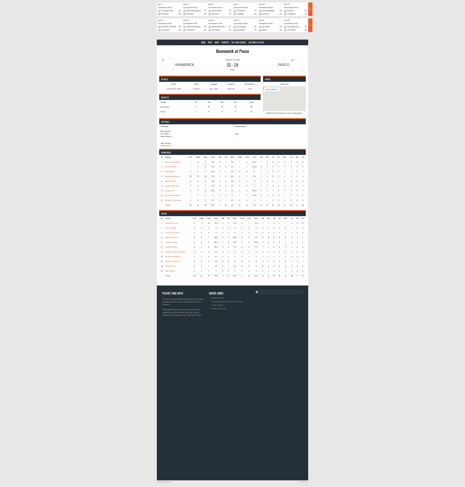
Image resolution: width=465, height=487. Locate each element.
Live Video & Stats (256, 42)
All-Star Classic (239, 42)
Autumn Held (170, 228)
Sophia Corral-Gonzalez (175, 252)
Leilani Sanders (171, 242)
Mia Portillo (169, 271)
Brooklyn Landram (172, 256)
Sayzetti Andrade (172, 261)
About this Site (218, 298)
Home (203, 42)
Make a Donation (219, 308)
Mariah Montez (171, 223)
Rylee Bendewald (172, 176)
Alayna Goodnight (172, 162)
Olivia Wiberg (170, 167)
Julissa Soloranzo (172, 233)
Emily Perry (169, 191)
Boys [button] (210, 42)
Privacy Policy (217, 305)
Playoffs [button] (225, 42)
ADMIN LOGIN (303, 482)
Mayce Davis (170, 181)
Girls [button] (217, 42)
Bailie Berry (169, 171)
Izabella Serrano (172, 186)
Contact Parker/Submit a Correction (227, 301)
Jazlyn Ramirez (171, 247)
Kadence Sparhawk (173, 200)
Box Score (165, 143)
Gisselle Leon (170, 266)
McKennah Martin (172, 195)
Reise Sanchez (171, 237)
